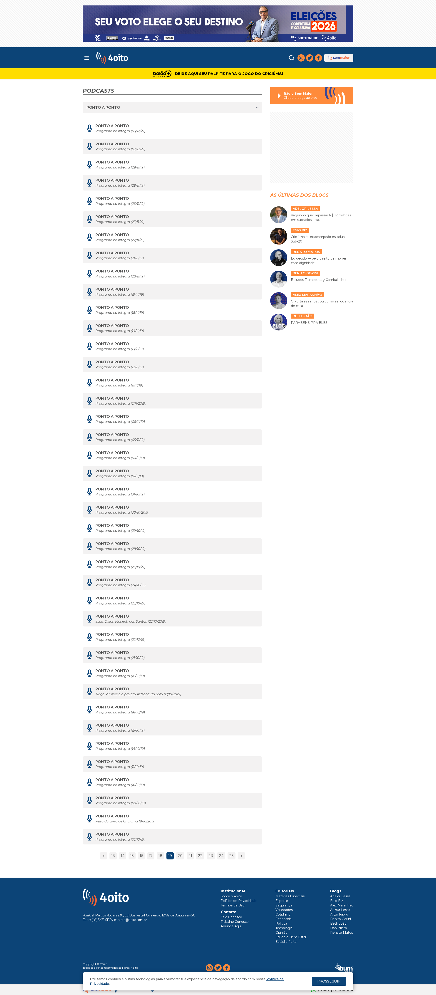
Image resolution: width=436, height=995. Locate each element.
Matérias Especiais (290, 896)
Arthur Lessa (340, 910)
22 (200, 856)
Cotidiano (282, 914)
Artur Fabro (339, 914)
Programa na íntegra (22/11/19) (119, 240)
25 (231, 856)
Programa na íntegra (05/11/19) (120, 440)
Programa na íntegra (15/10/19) (120, 730)
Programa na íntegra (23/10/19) (120, 603)
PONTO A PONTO (112, 126)
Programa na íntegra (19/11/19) (119, 294)
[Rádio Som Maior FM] (338, 58)
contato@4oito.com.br (130, 920)
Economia (283, 919)
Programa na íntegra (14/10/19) (120, 749)
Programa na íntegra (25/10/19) (120, 567)
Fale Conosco (231, 917)
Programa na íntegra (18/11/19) (119, 313)
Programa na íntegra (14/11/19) (119, 331)
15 (132, 856)
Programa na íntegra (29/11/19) (120, 167)
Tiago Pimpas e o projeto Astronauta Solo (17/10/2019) (138, 694)
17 (151, 856)
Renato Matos (341, 933)
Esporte (281, 901)
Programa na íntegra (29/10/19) (120, 531)
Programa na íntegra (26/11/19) (120, 204)
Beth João (338, 923)
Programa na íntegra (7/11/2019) (120, 403)
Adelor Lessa (340, 896)
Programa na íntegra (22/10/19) (120, 640)
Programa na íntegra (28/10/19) (120, 549)
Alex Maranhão (341, 905)
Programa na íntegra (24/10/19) (120, 585)
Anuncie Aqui (231, 926)
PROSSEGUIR (329, 981)
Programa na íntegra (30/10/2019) (122, 512)
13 (113, 856)
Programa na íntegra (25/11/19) (119, 222)
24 (221, 856)
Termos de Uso (233, 905)
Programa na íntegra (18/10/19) (120, 676)
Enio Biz (336, 901)
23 (210, 856)
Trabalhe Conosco (235, 922)
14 (122, 856)
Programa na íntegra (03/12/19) (120, 131)
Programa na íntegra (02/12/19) (120, 149)
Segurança (283, 905)
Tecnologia (283, 928)
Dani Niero (338, 928)
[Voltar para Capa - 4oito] (132, 58)
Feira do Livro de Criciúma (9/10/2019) (125, 821)
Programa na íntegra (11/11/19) (119, 385)
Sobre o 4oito (231, 896)
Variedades (284, 910)
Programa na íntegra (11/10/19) (119, 767)
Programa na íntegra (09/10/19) (120, 803)
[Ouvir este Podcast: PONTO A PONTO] (89, 128)
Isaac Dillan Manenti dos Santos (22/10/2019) (130, 621)
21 (190, 856)
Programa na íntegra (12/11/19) (119, 367)
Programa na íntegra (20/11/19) (120, 276)
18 (160, 856)
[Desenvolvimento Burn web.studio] (344, 967)
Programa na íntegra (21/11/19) (119, 258)
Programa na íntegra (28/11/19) (120, 185)
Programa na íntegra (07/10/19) (120, 839)
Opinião (281, 933)
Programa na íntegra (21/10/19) (120, 658)
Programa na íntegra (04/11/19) (120, 458)
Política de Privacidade (239, 901)
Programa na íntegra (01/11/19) (119, 476)
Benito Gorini (340, 919)
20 (180, 856)
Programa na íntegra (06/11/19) (120, 422)
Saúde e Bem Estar (290, 937)
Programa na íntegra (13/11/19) (119, 349)
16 (141, 856)
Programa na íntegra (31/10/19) (120, 494)
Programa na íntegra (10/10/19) (120, 785)
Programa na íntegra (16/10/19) (120, 712)
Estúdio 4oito (286, 942)
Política (281, 923)
